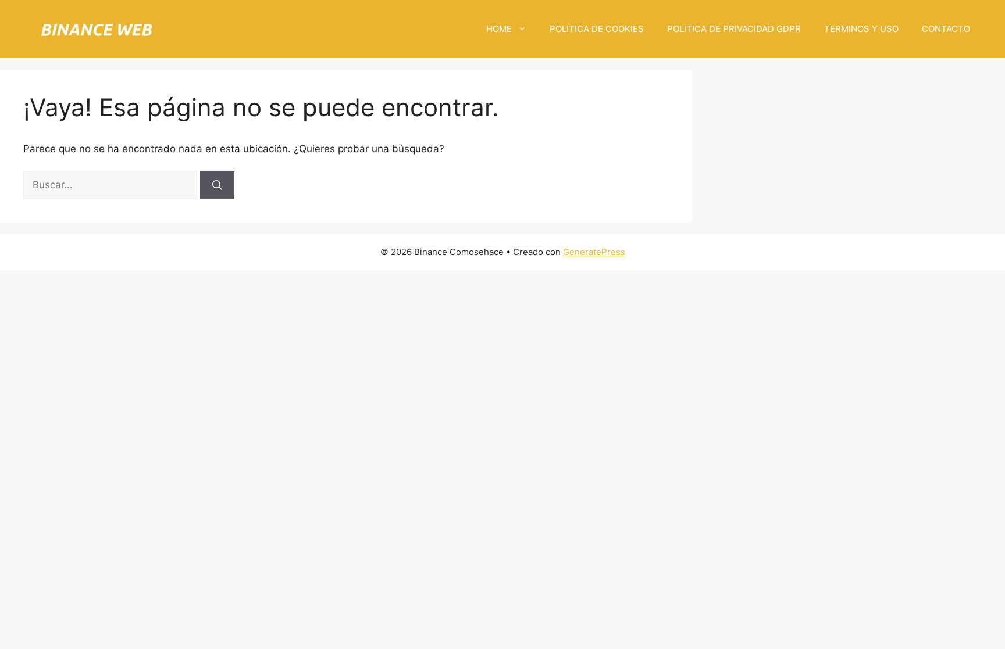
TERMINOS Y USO (861, 28)
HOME (499, 28)
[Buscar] (217, 185)
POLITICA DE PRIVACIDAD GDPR (734, 28)
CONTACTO (946, 28)
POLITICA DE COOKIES (597, 28)
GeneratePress (594, 251)
